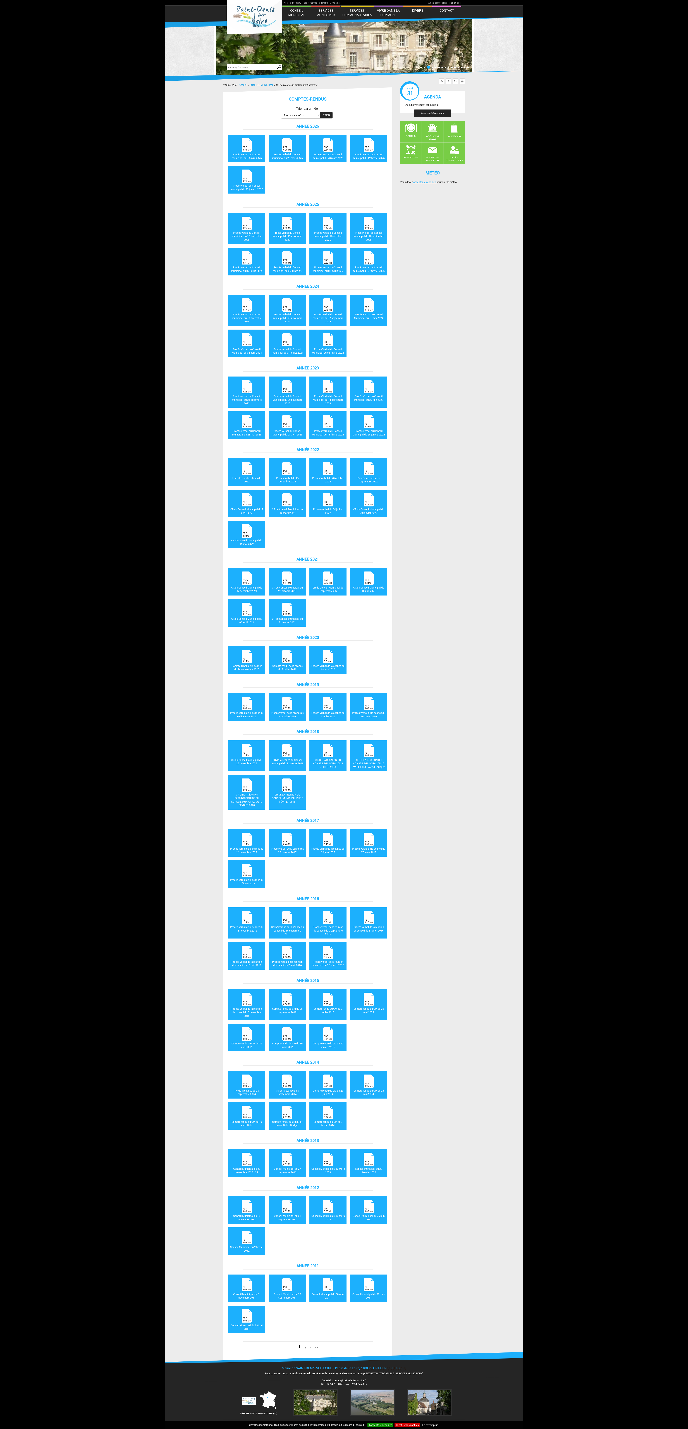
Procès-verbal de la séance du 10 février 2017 (246, 878)
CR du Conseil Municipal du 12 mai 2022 (246, 539)
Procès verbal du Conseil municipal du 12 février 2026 (369, 153)
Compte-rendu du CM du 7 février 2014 (328, 1120)
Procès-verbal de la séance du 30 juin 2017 (328, 847)
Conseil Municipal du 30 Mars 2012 (328, 1214)
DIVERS (417, 10)
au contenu (295, 2)
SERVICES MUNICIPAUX (326, 12)
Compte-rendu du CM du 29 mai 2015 (368, 1007)
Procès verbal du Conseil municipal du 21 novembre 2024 (287, 314)
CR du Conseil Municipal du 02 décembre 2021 (246, 586)
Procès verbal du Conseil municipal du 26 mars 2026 (287, 153)
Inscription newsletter (432, 159)
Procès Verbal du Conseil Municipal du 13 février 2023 (328, 429)
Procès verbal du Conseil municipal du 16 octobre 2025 (328, 232)
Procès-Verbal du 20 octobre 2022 (328, 476)
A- (441, 81)
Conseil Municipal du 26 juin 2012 (369, 1214)
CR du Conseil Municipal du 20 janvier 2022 (368, 507)
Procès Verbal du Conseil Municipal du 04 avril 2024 (247, 347)
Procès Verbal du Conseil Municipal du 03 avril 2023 (287, 429)
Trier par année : (307, 108)
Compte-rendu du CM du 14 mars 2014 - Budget (287, 1120)
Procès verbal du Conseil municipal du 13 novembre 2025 (287, 232)
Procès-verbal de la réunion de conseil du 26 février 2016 (328, 960)
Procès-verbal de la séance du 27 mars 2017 (368, 847)
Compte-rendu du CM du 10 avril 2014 (246, 1120)
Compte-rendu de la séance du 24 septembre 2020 (247, 664)
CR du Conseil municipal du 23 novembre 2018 (246, 758)
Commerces (454, 135)
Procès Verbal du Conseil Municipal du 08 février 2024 (328, 347)
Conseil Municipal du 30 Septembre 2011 (287, 1292)
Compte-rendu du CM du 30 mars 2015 (287, 1042)
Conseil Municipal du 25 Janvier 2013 (368, 1167)
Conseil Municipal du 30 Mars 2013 (328, 1167)
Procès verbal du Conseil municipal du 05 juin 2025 (287, 265)
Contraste (335, 2)
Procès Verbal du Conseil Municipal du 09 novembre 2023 (287, 396)
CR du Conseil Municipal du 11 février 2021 (287, 617)
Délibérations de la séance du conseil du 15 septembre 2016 (287, 927)
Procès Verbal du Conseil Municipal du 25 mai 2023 (246, 429)
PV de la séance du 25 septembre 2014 (247, 1089)
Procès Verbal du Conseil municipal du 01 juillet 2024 (287, 347)
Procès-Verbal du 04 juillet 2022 (328, 507)
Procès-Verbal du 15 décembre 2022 (287, 476)
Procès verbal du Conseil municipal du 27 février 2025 (369, 265)
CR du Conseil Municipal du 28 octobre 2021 (287, 586)
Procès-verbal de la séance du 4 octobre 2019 (287, 711)
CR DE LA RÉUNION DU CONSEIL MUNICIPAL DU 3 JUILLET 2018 (328, 760)
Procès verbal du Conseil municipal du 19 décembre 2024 (247, 314)
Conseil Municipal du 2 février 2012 (246, 1245)
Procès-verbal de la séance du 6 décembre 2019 (246, 711)
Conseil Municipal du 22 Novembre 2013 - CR (246, 1167)
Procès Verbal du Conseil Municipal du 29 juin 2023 (368, 394)
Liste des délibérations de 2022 (246, 476)
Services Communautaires (357, 12)
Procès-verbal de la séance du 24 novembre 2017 (246, 847)
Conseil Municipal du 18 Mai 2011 (247, 1323)
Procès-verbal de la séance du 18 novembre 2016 (246, 925)
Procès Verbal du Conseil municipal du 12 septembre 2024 (328, 314)
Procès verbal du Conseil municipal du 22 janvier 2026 (246, 184)
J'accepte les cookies (380, 1425)
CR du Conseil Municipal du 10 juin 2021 (368, 586)
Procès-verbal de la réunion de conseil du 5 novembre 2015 (246, 1008)
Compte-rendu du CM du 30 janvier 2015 (328, 1042)
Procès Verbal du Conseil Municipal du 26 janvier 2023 (368, 429)
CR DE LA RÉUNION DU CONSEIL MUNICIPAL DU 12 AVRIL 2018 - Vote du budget (369, 760)
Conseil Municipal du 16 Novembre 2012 (246, 1214)
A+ (455, 81)
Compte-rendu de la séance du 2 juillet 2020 (287, 664)
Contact (447, 10)
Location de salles (432, 137)
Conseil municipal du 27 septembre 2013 (287, 1167)
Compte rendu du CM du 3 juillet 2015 (328, 1007)
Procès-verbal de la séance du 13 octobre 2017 (287, 847)
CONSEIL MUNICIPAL (296, 12)
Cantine (410, 135)
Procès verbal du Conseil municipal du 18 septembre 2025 (368, 232)
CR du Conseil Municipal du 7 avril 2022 (246, 507)
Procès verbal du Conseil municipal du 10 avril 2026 (247, 153)
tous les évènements (432, 113)
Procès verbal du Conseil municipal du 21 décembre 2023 (247, 396)
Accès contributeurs (454, 159)
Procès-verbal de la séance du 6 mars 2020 (328, 664)
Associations (410, 157)
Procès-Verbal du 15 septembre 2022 (368, 476)
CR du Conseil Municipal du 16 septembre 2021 (328, 586)
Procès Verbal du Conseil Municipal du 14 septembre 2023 (328, 396)
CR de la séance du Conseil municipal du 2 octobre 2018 (287, 758)
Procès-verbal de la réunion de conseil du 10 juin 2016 (246, 960)
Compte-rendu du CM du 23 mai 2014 (368, 1089)
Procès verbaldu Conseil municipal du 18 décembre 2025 (247, 232)
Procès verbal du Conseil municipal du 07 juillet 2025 (246, 265)
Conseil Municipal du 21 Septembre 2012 (287, 1214)
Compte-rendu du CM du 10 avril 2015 (246, 1042)
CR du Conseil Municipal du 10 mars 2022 (287, 507)
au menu (323, 2)
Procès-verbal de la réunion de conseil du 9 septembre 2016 (328, 927)
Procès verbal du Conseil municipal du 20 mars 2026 (328, 153)
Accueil (243, 85)
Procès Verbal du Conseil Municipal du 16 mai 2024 (368, 313)
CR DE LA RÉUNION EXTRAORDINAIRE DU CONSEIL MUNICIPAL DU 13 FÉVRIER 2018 (246, 796)
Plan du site (454, 2)
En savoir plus (430, 1425)
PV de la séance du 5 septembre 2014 (287, 1089)
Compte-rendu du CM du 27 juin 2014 (328, 1089)
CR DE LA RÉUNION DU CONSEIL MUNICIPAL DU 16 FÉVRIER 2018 (287, 794)
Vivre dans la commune (388, 12)
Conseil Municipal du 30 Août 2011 (328, 1292)
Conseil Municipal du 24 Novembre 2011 (246, 1292)
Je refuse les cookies (407, 1425)
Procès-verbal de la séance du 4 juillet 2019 (328, 711)
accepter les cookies (424, 182)
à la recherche (310, 2)
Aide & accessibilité (437, 2)
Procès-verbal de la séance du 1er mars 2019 (368, 711)
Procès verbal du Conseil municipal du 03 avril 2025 (328, 265)
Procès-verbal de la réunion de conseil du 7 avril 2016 (287, 960)
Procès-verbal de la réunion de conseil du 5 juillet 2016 (368, 925)
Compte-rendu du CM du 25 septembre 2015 (287, 1007)
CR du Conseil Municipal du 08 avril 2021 (246, 617)
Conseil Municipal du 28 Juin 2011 (368, 1292)
